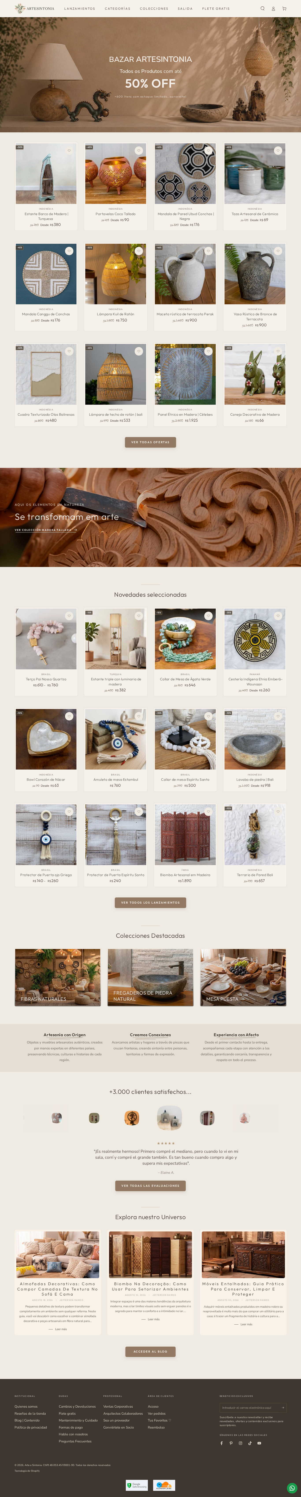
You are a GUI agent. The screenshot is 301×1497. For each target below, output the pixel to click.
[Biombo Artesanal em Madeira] (185, 834)
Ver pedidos (156, 1413)
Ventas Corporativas (118, 1406)
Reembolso (156, 1427)
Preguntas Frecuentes (75, 1441)
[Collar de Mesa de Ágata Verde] (185, 639)
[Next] (273, 1118)
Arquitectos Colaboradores (123, 1413)
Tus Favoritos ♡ (159, 1420)
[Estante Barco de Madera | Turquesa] (46, 173)
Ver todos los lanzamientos (150, 902)
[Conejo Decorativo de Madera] (255, 374)
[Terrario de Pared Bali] (255, 834)
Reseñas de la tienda (30, 1413)
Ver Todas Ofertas (150, 442)
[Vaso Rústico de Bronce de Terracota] (255, 274)
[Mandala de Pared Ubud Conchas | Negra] (185, 173)
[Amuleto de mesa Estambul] (115, 739)
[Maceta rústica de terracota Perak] (185, 274)
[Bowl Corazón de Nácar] (46, 739)
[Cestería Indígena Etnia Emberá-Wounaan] (255, 639)
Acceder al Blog (151, 1351)
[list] (150, 1047)
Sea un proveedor (116, 1420)
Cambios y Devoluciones (77, 1406)
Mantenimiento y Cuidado (78, 1420)
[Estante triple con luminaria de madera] (115, 639)
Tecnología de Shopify (27, 1471)
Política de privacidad (31, 1427)
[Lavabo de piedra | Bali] (255, 739)
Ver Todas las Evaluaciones (150, 1185)
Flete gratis (67, 1413)
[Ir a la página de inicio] (34, 8)
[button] (262, 8)
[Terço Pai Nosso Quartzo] (46, 639)
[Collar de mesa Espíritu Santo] (185, 739)
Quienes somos (26, 1406)
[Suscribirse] (284, 1407)
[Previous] (28, 1118)
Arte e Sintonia (33, 1465)
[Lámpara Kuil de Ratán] (115, 274)
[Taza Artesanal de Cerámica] (255, 173)
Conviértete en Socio (118, 1427)
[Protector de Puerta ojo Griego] (46, 834)
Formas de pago (71, 1427)
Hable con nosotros (73, 1434)
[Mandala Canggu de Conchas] (46, 274)
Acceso (153, 1406)
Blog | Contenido (27, 1420)
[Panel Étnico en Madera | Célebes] (185, 374)
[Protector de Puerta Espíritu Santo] (115, 834)
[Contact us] (292, 1488)
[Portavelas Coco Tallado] (115, 173)
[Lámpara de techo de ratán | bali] (115, 374)
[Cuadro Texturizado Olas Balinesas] (46, 374)
